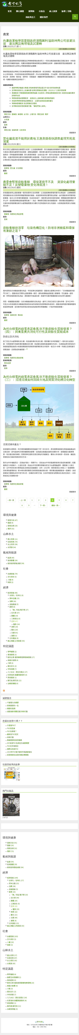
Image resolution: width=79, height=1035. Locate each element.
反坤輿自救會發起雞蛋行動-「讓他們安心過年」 (29, 106)
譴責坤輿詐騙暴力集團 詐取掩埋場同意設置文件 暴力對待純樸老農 (36, 87)
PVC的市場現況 (12, 746)
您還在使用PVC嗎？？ (13, 720)
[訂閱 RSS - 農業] (4, 690)
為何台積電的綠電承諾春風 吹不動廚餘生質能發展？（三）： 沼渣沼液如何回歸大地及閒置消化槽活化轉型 (39, 378)
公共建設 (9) (13, 638)
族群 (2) (10, 582)
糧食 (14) (16, 624)
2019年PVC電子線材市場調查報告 (19, 752)
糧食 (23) (16, 909)
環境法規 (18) (12, 525)
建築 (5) (14, 635)
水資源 (6, 119)
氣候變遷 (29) (12, 864)
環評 (46, 114)
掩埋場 (20, 114)
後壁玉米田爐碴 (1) (14, 977)
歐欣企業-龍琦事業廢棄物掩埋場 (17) (21, 657)
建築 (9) (13, 920)
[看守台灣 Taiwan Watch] (12, 6)
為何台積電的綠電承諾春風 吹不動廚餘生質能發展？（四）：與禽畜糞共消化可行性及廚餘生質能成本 (37, 330)
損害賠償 (15, 130)
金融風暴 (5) (13, 604)
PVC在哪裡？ (12, 731)
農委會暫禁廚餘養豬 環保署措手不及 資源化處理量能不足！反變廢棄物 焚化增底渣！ (39, 183)
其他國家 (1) (12, 677)
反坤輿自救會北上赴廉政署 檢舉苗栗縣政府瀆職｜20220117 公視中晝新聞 (39, 90)
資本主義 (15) (14, 883)
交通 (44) (14, 917)
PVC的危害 (11, 728)
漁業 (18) (14, 626)
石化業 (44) (15, 897)
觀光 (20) (14, 629)
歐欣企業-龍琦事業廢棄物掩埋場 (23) (20, 983)
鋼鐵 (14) (14, 615)
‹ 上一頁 (23, 500)
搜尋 (76, 17)
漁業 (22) (14, 912)
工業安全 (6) (15, 618)
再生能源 (7, 363)
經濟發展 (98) (12, 593)
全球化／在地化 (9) (16, 595)
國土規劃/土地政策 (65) (15, 926)
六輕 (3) (10, 663)
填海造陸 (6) (11, 980)
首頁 (10, 11)
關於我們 (44, 17)
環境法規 (40, 114)
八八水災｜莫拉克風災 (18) (17, 997)
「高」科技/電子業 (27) (19, 609)
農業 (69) (14, 906)
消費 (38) (12, 886)
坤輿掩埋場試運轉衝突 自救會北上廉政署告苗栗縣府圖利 (33, 98)
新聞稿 (31, 11)
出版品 (42, 11)
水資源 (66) (11, 963)
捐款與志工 (30, 17)
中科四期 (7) (12, 669)
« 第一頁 (11, 500)
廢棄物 (14, 114)
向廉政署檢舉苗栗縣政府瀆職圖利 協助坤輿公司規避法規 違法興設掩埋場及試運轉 (39, 41)
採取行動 (10, 737)
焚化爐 (12, 168)
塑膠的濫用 (11, 708)
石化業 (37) (15, 612)
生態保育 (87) (12, 958)
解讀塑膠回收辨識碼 (14, 740)
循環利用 (13, 315)
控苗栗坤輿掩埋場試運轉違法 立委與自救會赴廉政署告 (32, 101)
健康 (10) (10, 845)
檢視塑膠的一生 (13, 705)
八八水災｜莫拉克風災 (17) (17, 672)
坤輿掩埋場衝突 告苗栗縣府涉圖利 (24, 103)
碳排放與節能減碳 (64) (15, 867)
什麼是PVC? (11, 725)
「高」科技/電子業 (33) (19, 894)
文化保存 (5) (12, 576)
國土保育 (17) (12, 955)
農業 (5, 124)
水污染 (26, 114)
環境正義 (7, 130)
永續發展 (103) (12, 936)
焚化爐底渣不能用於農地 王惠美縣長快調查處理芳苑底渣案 (39, 139)
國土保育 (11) (12, 539)
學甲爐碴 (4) (11, 974)
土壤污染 (33, 114)
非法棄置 (19, 168)
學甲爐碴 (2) (12, 651)
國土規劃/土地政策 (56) (16, 641)
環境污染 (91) (12, 842)
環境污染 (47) (12, 520)
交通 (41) (14, 632)
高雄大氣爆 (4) (13, 660)
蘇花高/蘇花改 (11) (14, 680)
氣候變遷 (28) (12, 560)
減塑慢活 (7, 698)
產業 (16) (12, 892)
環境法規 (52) (12, 848)
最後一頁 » (55, 505)
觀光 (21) (14, 914)
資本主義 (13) (14, 598)
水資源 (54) (12, 547)
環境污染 (7, 114)
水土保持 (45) (12, 960)
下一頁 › (43, 505)
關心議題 (20, 11)
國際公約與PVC (12, 749)
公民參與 (22, 130)
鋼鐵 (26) (14, 900)
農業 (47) (14, 621)
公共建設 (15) (14, 923)
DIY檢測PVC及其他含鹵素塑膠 (18, 743)
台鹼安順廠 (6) (13, 683)
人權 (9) (10, 579)
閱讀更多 (72, 132)
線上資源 (53, 11)
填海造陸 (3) (12, 654)
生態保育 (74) (12, 541)
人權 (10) (10, 942)
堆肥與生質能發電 (16, 214)
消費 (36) (12, 601)
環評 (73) (10, 851)
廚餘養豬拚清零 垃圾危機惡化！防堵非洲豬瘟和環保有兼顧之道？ (39, 229)
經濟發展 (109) (12, 877)
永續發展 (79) (12, 573)
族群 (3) (10, 945)
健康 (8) (10, 522)
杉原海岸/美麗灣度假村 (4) (17, 675)
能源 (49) (11, 557)
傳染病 (20, 315)
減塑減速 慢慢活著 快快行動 (17, 711)
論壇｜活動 (66, 11)
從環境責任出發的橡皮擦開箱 (17, 755)
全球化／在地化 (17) (16, 880)
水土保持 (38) (12, 544)
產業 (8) (12, 607)
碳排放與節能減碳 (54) (16, 563)
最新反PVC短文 (12, 734)
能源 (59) (10, 861)
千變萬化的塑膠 (13, 702)
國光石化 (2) (12, 666)
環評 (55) (11, 528)
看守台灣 (39, 1022)
